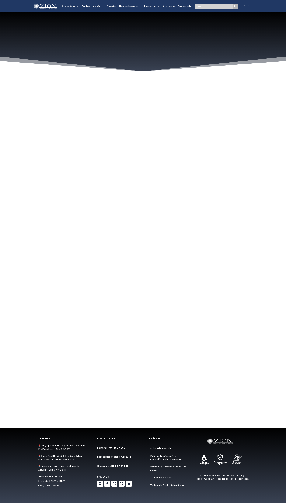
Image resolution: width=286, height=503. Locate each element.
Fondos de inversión (91, 6)
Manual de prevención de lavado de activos (168, 468)
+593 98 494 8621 (119, 466)
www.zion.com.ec (72, 86)
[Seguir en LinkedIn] (129, 484)
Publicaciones (150, 6)
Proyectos (111, 6)
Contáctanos (169, 6)
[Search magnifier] (235, 6)
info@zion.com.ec (120, 457)
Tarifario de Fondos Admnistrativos (168, 485)
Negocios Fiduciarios (128, 6)
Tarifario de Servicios (160, 477)
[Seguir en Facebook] (107, 484)
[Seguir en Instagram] (114, 484)
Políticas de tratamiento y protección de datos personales (166, 457)
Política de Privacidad (161, 448)
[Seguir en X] (122, 484)
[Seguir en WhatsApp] (100, 484)
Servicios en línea (186, 6)
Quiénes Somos (68, 6)
